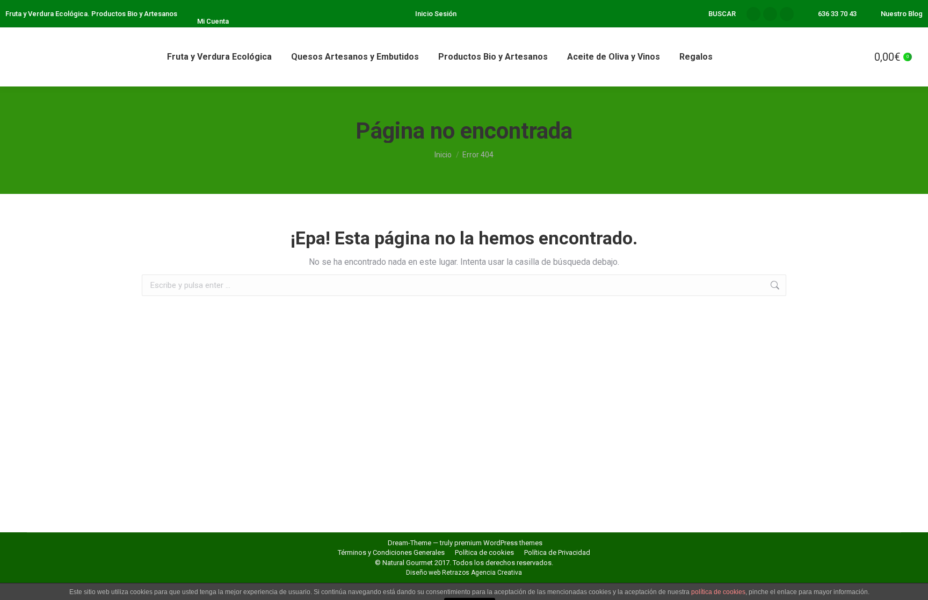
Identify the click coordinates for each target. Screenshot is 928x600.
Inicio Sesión (435, 14)
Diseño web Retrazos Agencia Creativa (464, 572)
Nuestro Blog (902, 14)
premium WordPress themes (498, 543)
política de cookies (718, 592)
